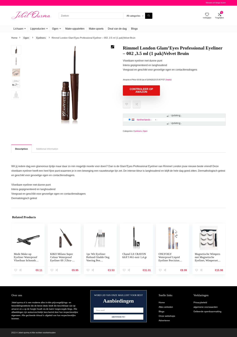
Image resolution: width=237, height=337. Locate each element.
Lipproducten (37, 28)
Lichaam (18, 28)
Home (14, 37)
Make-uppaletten (74, 28)
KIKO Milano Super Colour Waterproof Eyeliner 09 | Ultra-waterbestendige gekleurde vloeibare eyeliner (61, 262)
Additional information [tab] (47, 149)
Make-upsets (96, 28)
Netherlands (143, 119)
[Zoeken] (148, 16)
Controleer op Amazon (141, 90)
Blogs (134, 28)
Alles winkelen (166, 307)
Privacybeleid (200, 302)
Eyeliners (41, 37)
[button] (112, 46)
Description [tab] (21, 149)
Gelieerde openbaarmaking (207, 311)
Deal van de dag (117, 28)
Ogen (55, 28)
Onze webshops (167, 316)
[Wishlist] (207, 15)
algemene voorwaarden (205, 307)
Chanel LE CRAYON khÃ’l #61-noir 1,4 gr (134, 255)
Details (168, 80)
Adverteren (164, 320)
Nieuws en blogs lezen (216, 3)
